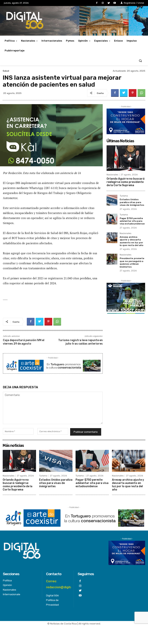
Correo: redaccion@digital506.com (66, 584)
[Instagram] (103, 3)
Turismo (124, 196)
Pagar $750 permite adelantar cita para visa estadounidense (132, 221)
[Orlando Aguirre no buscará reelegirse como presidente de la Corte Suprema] (126, 158)
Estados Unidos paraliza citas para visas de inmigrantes (132, 202)
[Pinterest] (132, 93)
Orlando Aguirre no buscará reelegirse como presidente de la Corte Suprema (126, 182)
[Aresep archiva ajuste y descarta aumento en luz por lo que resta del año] (112, 237)
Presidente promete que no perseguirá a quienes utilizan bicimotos (132, 262)
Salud (6, 71)
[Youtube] (115, 3)
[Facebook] (97, 3)
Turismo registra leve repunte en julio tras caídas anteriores (80, 342)
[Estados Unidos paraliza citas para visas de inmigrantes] (112, 200)
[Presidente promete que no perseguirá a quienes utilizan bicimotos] (112, 259)
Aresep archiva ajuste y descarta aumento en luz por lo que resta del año (131, 241)
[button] (140, 60)
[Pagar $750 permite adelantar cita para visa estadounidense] (112, 219)
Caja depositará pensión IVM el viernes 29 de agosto (23, 342)
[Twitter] (109, 3)
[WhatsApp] (141, 93)
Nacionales (112, 175)
